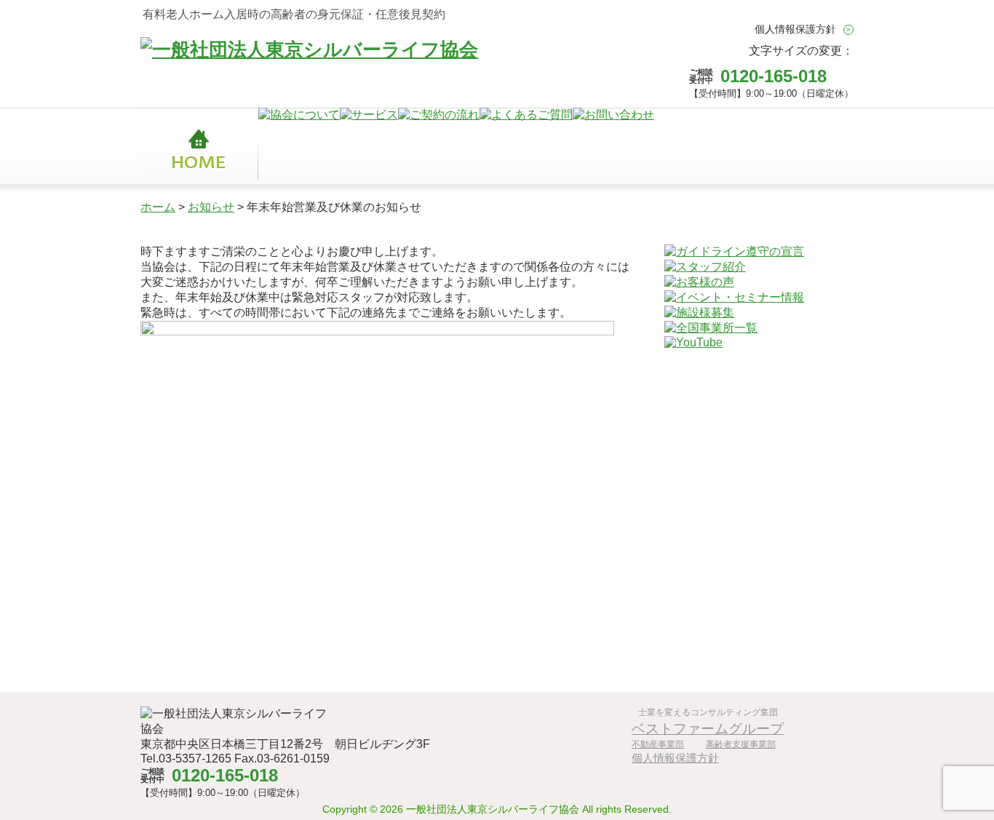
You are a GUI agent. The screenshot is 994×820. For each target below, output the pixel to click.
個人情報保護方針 (795, 29)
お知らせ (211, 207)
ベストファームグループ (708, 728)
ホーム (157, 207)
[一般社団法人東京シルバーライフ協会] (309, 49)
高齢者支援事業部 (741, 744)
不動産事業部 (658, 744)
